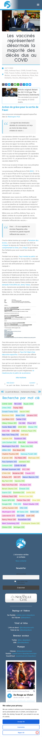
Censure (7, 465)
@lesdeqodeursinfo (27, 628)
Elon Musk (19, 450)
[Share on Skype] (27, 84)
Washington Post (25, 78)
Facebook (20, 438)
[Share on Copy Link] (3, 84)
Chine (6, 407)
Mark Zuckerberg (10, 523)
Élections (8, 415)
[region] (21, 719)
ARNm (6, 450)
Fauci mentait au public (27, 256)
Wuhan (32, 427)
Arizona (32, 442)
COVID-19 (20, 465)
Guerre (6, 492)
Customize (21, 727)
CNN (15, 431)
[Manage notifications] (37, 732)
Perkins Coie (26, 496)
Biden (20, 415)
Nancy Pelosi (9, 519)
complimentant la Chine (10, 248)
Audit (30, 515)
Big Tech (7, 481)
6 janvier (7, 458)
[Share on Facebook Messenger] (30, 84)
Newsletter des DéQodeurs (22, 582)
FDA (21, 442)
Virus (36, 500)
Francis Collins (14, 73)
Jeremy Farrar (16, 75)
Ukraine (32, 415)
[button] (38, 4)
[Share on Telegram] (24, 84)
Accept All (21, 721)
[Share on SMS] (15, 84)
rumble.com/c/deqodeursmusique (24, 654)
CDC (5, 431)
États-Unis (27, 446)
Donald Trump (31, 71)
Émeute (24, 488)
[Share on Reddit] (12, 84)
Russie (28, 404)
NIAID (34, 512)
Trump (18, 407)
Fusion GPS (8, 500)
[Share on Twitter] (9, 84)
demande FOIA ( (8, 285)
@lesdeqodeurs (26, 630)
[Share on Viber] (21, 84)
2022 (6, 71)
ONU (23, 508)
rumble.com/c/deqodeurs (26, 615)
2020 (22, 427)
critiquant (5, 245)
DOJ (20, 515)
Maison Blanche (30, 477)
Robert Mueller (30, 504)
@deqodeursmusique (24, 651)
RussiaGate (24, 519)
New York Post (9, 485)
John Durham (9, 442)
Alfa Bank (25, 485)
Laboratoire (8, 515)
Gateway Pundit (29, 454)
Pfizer (32, 75)
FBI (17, 404)
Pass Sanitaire (9, 461)
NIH (17, 477)
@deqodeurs (25, 617)
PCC (26, 469)
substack (24, 461)
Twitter (21, 419)
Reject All (21, 732)
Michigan (19, 527)
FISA (17, 504)
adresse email (21, 574)
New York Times (10, 434)
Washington (8, 512)
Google (7, 504)
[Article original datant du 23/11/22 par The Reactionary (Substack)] (21, 96)
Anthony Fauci (14, 71)
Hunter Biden (9, 427)
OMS (24, 434)
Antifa (30, 492)
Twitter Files (23, 500)
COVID (23, 71)
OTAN (6, 473)
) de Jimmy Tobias (23, 285)
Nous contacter (21, 561)
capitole (7, 438)
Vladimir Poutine (10, 454)
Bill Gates (22, 512)
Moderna (25, 75)
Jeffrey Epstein (10, 508)
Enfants (7, 477)
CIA (22, 423)
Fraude (29, 473)
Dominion (18, 492)
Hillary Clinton (9, 423)
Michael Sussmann (11, 469)
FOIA (6, 73)
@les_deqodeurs (24, 640)
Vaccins (15, 78)
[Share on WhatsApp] (18, 84)
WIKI (31, 171)
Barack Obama (9, 488)
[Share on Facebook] (6, 84)
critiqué (25, 248)
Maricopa (33, 458)
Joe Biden (8, 419)
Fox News (20, 458)
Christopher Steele (30, 523)
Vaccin (24, 411)
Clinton (6, 527)
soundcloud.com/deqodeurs (26, 656)
